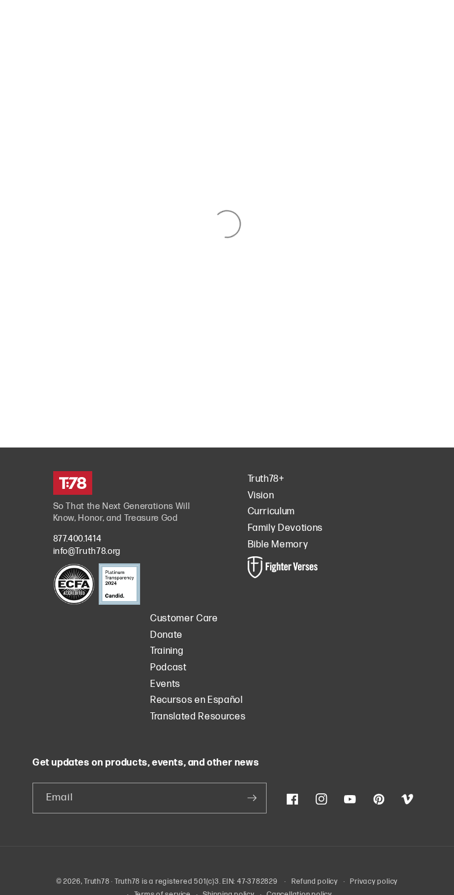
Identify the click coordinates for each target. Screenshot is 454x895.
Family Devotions (285, 528)
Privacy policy (374, 881)
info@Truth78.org (87, 551)
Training (166, 651)
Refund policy (314, 881)
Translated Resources (197, 716)
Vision (261, 495)
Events (165, 684)
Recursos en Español (196, 700)
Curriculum (272, 511)
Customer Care (184, 618)
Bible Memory (278, 544)
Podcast (168, 667)
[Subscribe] (252, 798)
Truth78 (96, 881)
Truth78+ (266, 479)
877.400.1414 (77, 539)
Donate (166, 635)
